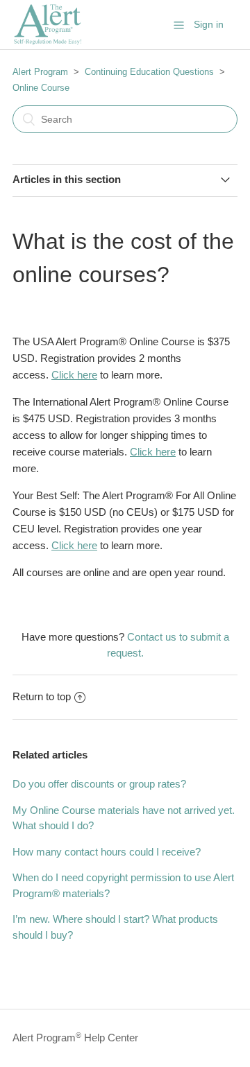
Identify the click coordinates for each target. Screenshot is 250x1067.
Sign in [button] (209, 24)
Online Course (40, 88)
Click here (74, 375)
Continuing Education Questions (149, 72)
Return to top (41, 696)
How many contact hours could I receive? (106, 852)
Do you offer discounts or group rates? (99, 784)
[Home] (47, 42)
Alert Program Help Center (75, 1037)
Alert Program (40, 72)
